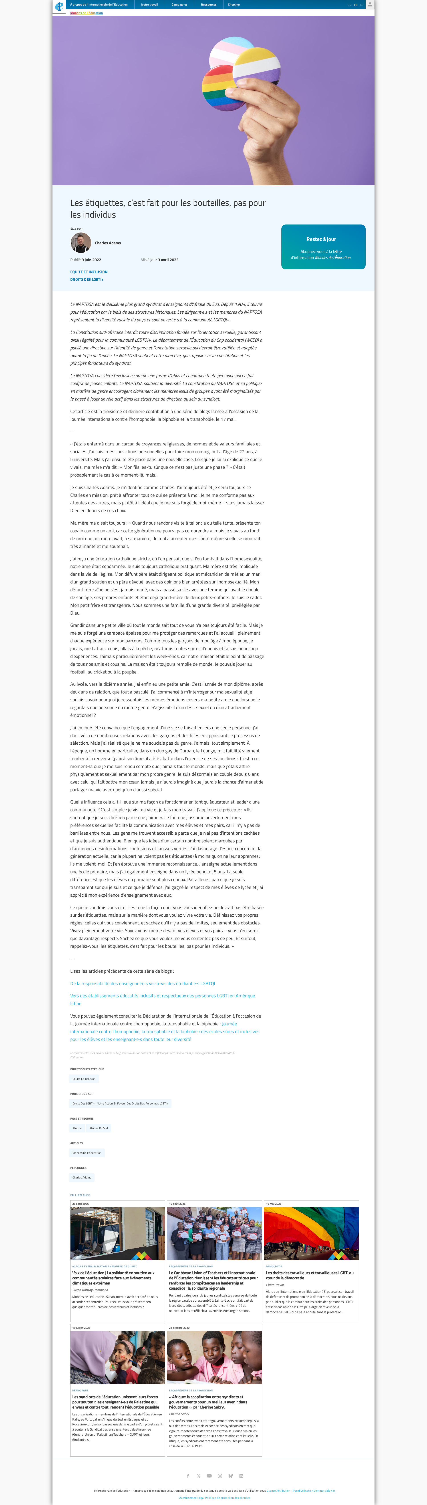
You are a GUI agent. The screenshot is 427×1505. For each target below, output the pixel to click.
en (349, 4)
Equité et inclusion (84, 1079)
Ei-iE (59, 7)
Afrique (77, 1128)
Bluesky (230, 1476)
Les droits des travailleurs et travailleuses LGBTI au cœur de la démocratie (311, 1258)
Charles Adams (82, 1177)
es (361, 4)
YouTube (209, 1476)
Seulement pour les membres (370, 4)
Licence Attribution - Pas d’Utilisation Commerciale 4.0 (300, 1491)
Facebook (188, 1476)
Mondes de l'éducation (86, 12)
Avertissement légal (191, 1498)
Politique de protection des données (227, 1498)
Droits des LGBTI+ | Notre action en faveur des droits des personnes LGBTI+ (120, 1103)
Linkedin (241, 1476)
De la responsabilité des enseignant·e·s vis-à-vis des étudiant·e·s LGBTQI (142, 983)
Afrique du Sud (98, 1128)
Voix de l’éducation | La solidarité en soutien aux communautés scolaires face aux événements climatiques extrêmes (117, 1256)
